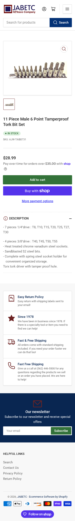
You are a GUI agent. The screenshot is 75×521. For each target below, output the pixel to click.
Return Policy (12, 479)
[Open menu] (67, 9)
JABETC (22, 496)
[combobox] (37, 22)
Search (64, 22)
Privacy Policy (12, 473)
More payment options (37, 201)
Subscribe (61, 431)
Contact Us (11, 468)
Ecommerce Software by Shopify (48, 496)
